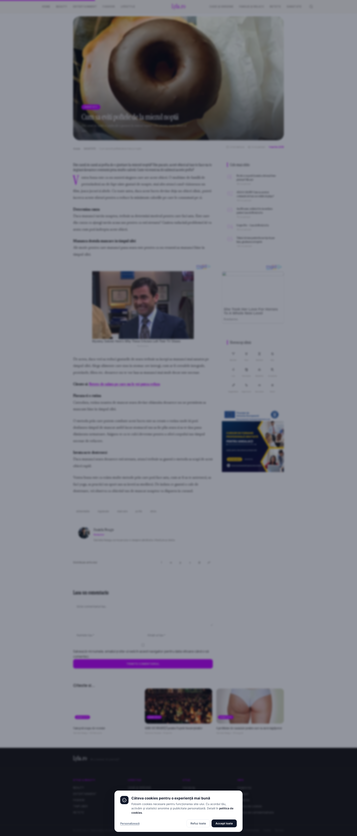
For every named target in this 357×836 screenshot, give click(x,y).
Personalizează (129, 823)
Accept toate (224, 823)
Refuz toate (198, 823)
